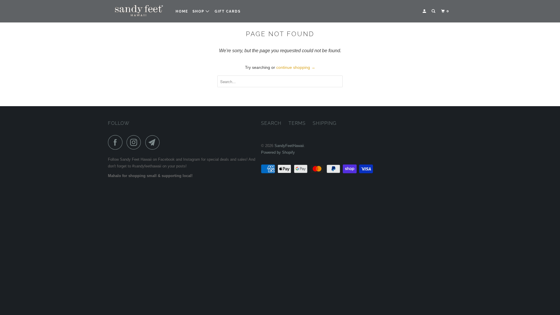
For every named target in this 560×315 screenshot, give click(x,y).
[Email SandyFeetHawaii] (154, 142)
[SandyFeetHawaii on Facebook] (116, 142)
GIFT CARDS (228, 11)
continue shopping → (295, 67)
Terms (297, 123)
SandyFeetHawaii (289, 146)
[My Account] (424, 11)
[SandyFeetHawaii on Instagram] (135, 142)
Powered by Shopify (278, 152)
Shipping (324, 123)
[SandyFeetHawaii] (138, 11)
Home (182, 11)
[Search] (434, 11)
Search (271, 123)
